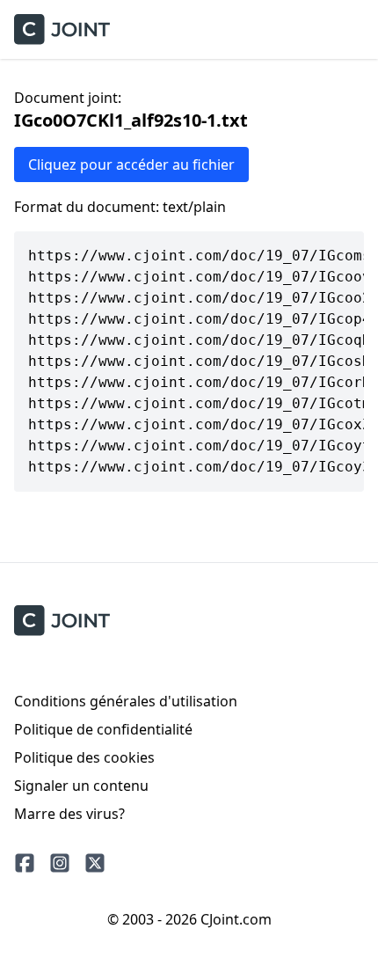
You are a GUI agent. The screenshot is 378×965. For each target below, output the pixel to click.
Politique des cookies (84, 757)
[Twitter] (94, 863)
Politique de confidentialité (103, 729)
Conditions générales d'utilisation (125, 701)
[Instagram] (59, 863)
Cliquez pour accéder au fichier (131, 164)
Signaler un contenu (81, 785)
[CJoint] (62, 620)
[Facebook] (24, 863)
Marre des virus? (69, 813)
